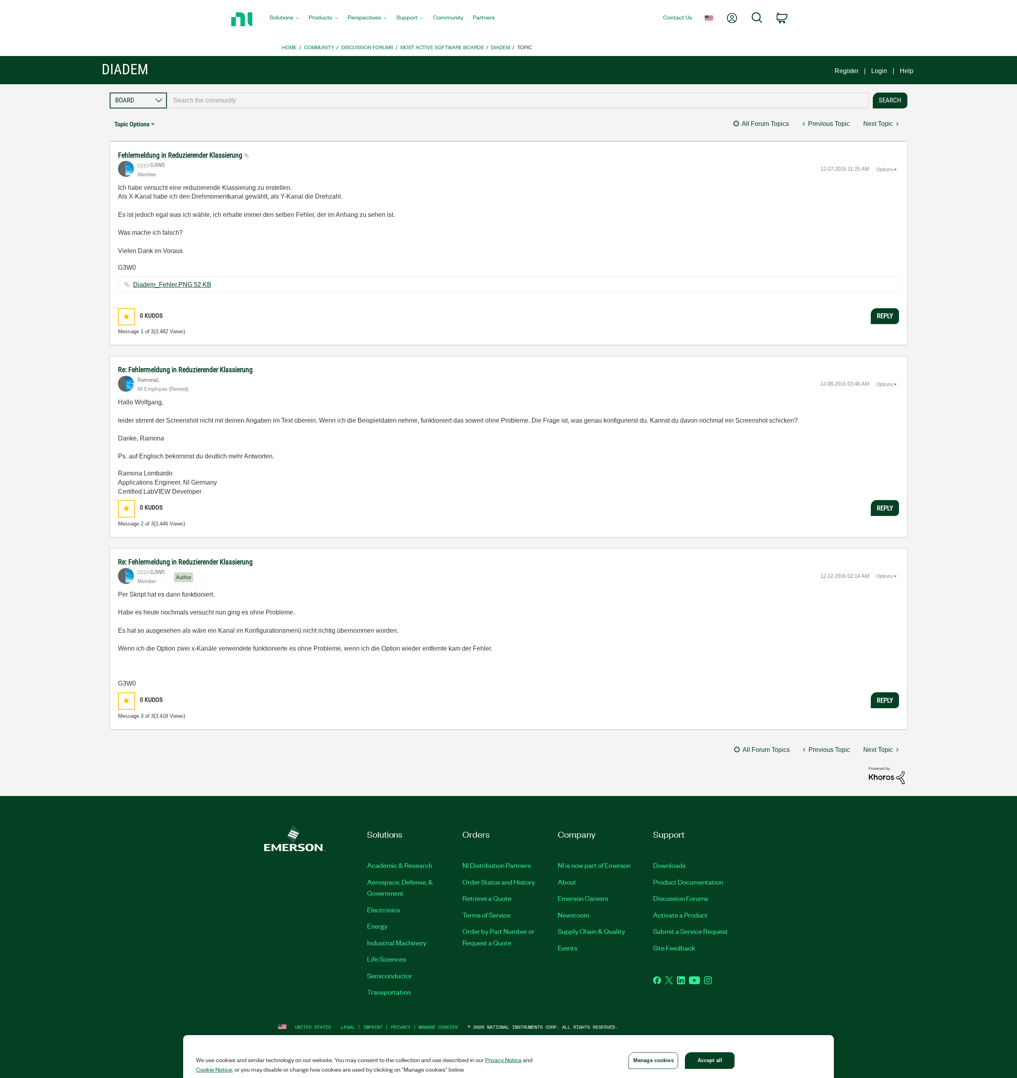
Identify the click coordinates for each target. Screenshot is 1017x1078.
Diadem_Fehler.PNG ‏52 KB (172, 284)
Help (906, 71)
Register (846, 71)
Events (567, 947)
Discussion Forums (367, 47)
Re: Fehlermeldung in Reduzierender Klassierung (185, 369)
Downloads (669, 865)
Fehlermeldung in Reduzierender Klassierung (181, 155)
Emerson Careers (583, 898)
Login (879, 71)
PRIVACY (400, 1027)
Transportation (389, 991)
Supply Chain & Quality (591, 931)
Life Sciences (386, 958)
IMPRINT (373, 1027)
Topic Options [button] (131, 124)
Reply (885, 316)
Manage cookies (438, 1027)
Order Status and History (498, 881)
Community (319, 47)
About (567, 881)
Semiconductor (389, 975)
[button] (126, 317)
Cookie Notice (214, 1069)
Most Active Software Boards (442, 47)
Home (289, 47)
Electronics (383, 909)
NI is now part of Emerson (594, 865)
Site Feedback (674, 947)
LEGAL (348, 1027)
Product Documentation (688, 881)
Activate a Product (680, 914)
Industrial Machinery (397, 942)
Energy (377, 926)
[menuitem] (284, 19)
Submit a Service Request (690, 931)
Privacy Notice (503, 1060)
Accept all (710, 1060)
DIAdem (500, 47)
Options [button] (884, 169)
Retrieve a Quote (486, 898)
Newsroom (573, 914)
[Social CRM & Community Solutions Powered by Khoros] (887, 775)
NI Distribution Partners (496, 865)
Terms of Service (486, 914)
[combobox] (518, 100)
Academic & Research (399, 865)
